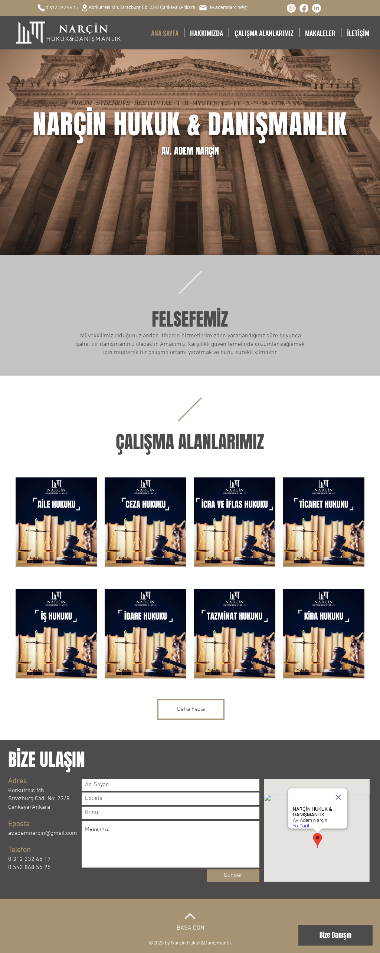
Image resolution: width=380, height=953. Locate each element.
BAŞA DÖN (190, 928)
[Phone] (41, 7)
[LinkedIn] (316, 8)
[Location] (84, 8)
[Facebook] (303, 8)
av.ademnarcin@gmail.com (42, 833)
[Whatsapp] (291, 8)
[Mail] (203, 8)
